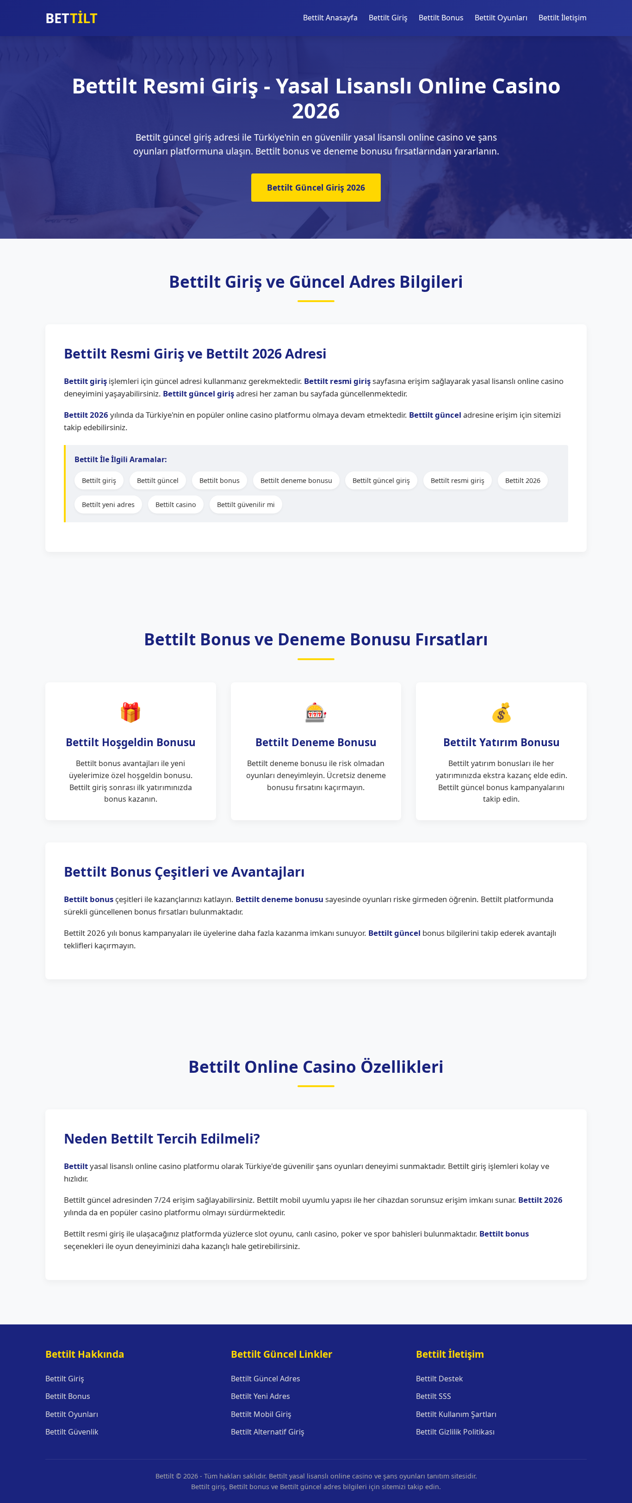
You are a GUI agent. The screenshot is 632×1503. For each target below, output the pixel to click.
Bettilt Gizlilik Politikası (455, 1432)
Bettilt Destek (439, 1378)
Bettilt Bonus (441, 17)
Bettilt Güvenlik (72, 1432)
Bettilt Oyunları (501, 17)
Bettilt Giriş (388, 17)
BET (71, 18)
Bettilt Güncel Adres (265, 1378)
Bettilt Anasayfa (330, 17)
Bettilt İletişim (563, 17)
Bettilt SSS (433, 1396)
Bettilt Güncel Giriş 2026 (316, 187)
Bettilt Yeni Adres (260, 1396)
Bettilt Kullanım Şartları (456, 1414)
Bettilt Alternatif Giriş (267, 1432)
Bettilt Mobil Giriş (261, 1414)
